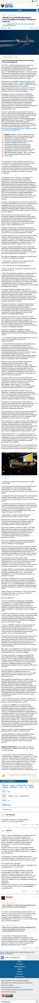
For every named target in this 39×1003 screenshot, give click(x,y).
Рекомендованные (19, 966)
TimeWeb (13, 992)
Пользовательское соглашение (10, 987)
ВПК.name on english (7, 985)
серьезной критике (26, 81)
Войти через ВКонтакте (13, 957)
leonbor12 (9, 830)
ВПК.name (21, 983)
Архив (19, 961)
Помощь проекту (19, 976)
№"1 (37, 814)
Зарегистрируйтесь (25, 952)
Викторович (9, 897)
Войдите (2, 953)
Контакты (19, 974)
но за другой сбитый (12, 821)
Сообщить (24, 824)
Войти (36, 1)
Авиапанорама (12, 15)
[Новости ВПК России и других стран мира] (6, 7)
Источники (19, 964)
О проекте (19, 971)
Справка (19, 969)
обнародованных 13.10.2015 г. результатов (14, 88)
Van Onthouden (10, 814)
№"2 (37, 830)
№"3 (37, 897)
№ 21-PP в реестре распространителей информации (17, 989)
